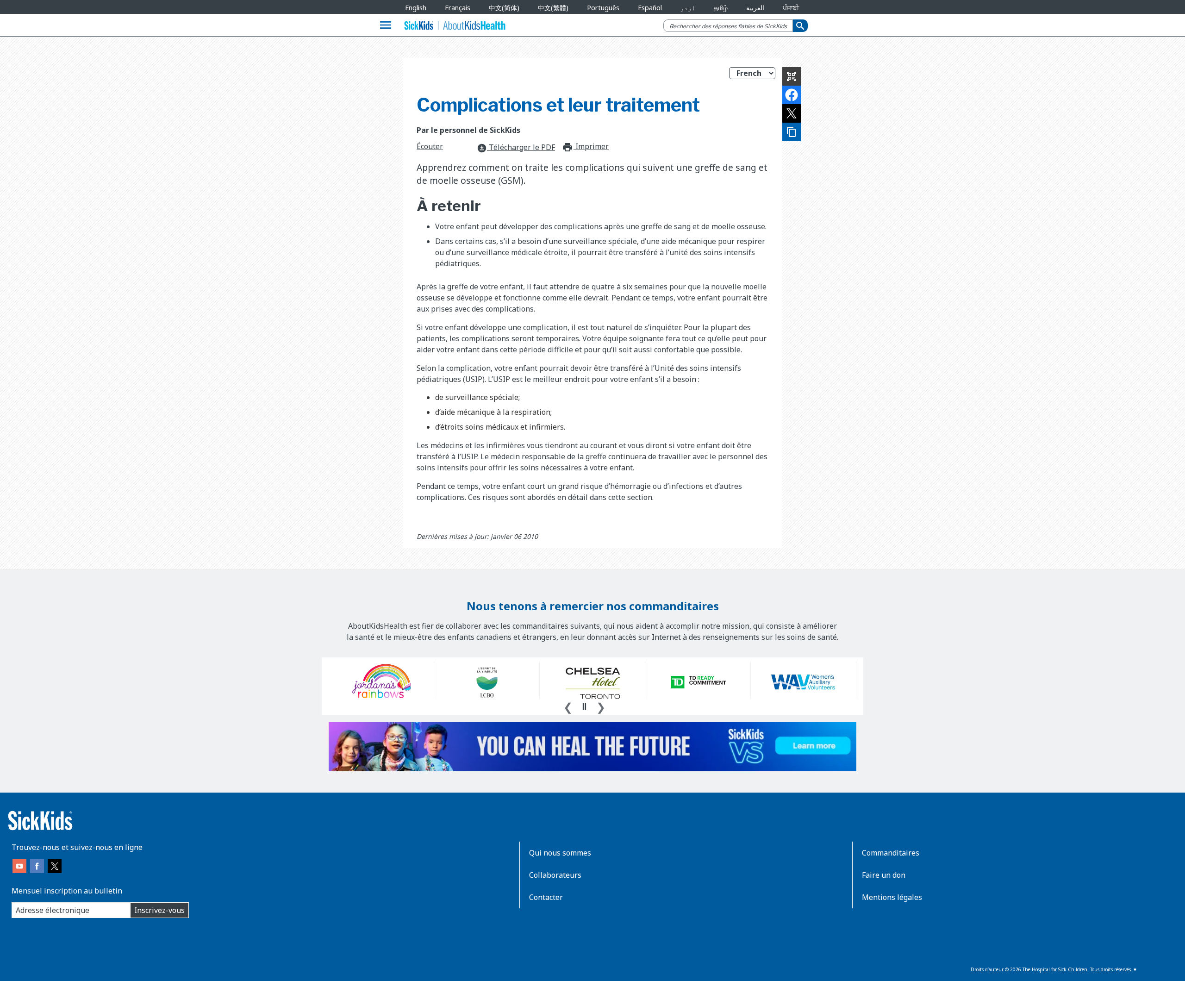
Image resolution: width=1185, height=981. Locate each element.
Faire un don (883, 875)
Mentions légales (892, 897)
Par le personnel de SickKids (468, 130)
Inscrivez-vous (159, 910)
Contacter (546, 897)
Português (603, 7)
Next (600, 706)
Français (457, 7)
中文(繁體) (553, 7)
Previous (568, 706)
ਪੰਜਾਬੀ (791, 7)
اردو (687, 7)
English (415, 7)
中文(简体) (504, 7)
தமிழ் (721, 7)
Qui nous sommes (560, 853)
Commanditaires (890, 853)
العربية (755, 7)
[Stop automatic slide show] (584, 706)
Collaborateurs (555, 875)
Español (650, 7)
